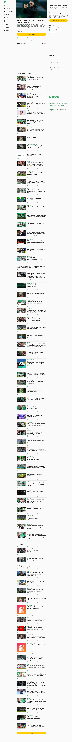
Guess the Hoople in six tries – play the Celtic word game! (29, 40)
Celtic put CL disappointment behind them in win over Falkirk (35, 628)
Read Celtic (28, 179)
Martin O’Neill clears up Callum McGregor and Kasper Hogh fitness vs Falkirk (36, 527)
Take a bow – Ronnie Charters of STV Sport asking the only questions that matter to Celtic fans (36, 684)
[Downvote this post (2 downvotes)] (27, 159)
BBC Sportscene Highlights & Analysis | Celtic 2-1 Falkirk (34, 199)
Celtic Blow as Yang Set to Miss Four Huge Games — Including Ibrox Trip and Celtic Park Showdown (36, 311)
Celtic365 (28, 681)
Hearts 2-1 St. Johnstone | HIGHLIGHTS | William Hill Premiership (34, 88)
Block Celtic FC (54, 62)
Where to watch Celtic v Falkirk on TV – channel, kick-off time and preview (36, 105)
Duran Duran (20, 544)
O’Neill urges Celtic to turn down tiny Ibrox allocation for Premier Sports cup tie (35, 433)
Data (63, 100)
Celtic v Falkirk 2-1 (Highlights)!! (35, 206)
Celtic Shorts (29, 171)
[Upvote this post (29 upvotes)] (17, 281)
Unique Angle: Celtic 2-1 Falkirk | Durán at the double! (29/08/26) (35, 129)
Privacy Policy (64, 103)
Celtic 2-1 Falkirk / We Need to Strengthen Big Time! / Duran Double (35, 122)
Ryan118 (28, 498)
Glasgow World (29, 532)
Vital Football (29, 110)
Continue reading (31, 34)
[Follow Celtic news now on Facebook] (55, 96)
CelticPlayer (29, 127)
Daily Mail (28, 430)
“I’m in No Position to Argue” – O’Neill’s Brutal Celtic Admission (35, 725)
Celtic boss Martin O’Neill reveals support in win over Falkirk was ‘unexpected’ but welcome (31, 267)
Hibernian (24, 24)
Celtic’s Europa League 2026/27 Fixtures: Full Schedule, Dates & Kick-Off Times (35, 484)
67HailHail (28, 256)
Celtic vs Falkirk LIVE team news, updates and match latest (35, 717)
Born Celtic (28, 571)
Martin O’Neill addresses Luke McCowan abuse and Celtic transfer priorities (36, 591)
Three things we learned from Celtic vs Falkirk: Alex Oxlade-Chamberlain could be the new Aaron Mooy (36, 345)
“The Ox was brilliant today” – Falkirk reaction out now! (34, 146)
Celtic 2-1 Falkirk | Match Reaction (36, 223)
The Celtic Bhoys (29, 481)
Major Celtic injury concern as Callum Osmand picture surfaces (35, 258)
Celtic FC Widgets (52, 103)
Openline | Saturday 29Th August (36, 644)
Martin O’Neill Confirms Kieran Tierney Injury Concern (35, 559)
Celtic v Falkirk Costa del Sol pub (35, 293)
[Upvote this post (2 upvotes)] (17, 108)
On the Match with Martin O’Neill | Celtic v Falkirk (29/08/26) (36, 399)
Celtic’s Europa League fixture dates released (29, 567)
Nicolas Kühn (59, 29)
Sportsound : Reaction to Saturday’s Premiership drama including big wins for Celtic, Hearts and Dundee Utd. (36, 363)
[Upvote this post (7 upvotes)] (17, 220)
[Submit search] (67, 2)
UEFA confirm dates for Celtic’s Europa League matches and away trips (36, 242)
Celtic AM (28, 222)
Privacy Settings (57, 105)
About (55, 100)
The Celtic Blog (29, 188)
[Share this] (17, 38)
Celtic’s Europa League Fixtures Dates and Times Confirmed (35, 709)
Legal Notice (51, 105)
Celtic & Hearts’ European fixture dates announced (35, 285)
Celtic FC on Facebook (56, 72)
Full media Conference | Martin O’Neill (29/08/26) (35, 353)
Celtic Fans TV (29, 300)
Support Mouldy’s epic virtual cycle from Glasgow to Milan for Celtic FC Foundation (36, 217)
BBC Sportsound (29, 359)
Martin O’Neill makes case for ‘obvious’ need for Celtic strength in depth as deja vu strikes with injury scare (36, 536)
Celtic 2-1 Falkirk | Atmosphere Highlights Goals (35, 475)
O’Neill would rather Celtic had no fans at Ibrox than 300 (36, 407)
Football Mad (29, 205)
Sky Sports (28, 626)
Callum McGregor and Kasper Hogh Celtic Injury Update (36, 327)
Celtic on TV (29, 102)
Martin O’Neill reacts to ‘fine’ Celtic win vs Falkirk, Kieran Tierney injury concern (36, 701)
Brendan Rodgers (54, 27)
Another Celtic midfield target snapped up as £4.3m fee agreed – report (36, 692)
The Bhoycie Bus (29, 507)
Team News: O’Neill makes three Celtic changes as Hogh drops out (36, 666)
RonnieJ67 (28, 161)
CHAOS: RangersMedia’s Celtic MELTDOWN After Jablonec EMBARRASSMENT (35, 574)
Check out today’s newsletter (58, 20)
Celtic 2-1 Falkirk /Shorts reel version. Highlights (34, 390)
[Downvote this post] (37, 38)
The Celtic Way (29, 239)
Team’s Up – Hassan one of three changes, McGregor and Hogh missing (35, 658)
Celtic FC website (55, 67)
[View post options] (45, 76)
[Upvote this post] (27, 38)
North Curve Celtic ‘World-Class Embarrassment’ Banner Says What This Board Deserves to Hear (36, 182)
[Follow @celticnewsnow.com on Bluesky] (50, 96)
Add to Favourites (55, 60)
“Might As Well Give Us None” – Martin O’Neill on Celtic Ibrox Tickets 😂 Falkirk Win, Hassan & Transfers (35, 165)
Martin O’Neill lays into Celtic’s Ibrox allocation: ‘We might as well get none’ (36, 620)
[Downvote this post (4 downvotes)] (27, 281)
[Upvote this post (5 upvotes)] (17, 687)
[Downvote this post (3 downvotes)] (27, 220)
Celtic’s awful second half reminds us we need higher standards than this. (36, 191)
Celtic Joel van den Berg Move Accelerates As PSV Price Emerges (36, 112)
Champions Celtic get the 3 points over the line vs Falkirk (36, 458)
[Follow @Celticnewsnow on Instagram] (58, 96)
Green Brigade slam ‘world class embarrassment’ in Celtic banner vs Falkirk (36, 450)
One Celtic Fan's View (30, 248)
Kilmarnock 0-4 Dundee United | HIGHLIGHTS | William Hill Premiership (35, 96)
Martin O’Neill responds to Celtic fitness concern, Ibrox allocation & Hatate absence (36, 637)
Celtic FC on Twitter (55, 69)
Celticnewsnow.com (52, 109)
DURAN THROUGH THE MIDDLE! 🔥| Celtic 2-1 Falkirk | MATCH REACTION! (36, 501)
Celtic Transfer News (52, 101)
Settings (62, 105)
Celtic (18, 24)
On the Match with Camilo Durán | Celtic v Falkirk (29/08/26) (36, 424)
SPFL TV (28, 76)
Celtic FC (18, 18)
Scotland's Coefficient (30, 283)
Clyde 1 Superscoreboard (31, 605)
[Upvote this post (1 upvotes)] (17, 203)
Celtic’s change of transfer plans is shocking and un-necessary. (36, 319)
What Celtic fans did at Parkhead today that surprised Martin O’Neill (36, 374)
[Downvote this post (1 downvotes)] (27, 108)
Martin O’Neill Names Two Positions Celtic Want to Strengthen (36, 734)
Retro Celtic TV (58, 103)
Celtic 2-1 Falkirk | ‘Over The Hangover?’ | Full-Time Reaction (35, 302)
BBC (27, 405)
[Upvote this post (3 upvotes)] (17, 150)
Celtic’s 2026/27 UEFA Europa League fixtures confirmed (35, 492)
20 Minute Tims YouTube (31, 144)
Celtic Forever (29, 388)
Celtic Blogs (59, 101)
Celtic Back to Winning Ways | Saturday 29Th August (35, 607)
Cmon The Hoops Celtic (31, 119)
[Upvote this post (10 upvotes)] (17, 159)
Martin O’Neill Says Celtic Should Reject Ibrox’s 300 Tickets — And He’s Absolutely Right (36, 234)
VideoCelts (28, 664)
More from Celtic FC (55, 57)
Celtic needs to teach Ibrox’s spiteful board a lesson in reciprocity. (34, 518)
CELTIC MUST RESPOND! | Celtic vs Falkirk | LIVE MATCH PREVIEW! (36, 674)
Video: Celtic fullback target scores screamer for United (36, 173)
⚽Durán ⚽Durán (31, 137)
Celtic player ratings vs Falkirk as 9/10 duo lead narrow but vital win (36, 466)
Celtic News (51, 100)
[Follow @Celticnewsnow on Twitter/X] (52, 96)
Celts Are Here (29, 325)
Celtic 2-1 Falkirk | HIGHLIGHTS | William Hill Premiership (35, 78)
